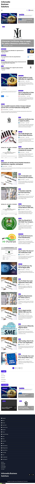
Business (20, 146)
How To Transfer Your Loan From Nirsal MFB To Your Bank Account (26, 357)
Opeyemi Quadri (5, 45)
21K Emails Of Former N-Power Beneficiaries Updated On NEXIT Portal (26, 237)
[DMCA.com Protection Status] (17, 483)
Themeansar (25, 481)
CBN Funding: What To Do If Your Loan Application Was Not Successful (25, 342)
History (3, 438)
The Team (2, 469)
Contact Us (3, 377)
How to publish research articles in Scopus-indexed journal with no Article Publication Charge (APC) (13, 62)
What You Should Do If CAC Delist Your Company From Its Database (25, 221)
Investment (20, 131)
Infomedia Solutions (23, 96)
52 (19, 368)
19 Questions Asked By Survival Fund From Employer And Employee (25, 192)
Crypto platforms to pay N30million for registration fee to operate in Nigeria (9, 20)
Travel (3, 26)
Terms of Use (3, 381)
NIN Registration (5, 447)
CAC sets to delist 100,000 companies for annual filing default (25, 150)
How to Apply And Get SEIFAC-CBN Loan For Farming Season (24, 312)
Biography (4, 418)
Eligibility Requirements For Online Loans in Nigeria (25, 297)
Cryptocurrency (5, 14)
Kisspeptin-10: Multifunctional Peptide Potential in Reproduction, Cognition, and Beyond (15, 163)
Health (2, 160)
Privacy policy (3, 379)
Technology (4, 452)
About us (2, 373)
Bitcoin (3, 420)
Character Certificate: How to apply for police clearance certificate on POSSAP (16, 43)
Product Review (4, 450)
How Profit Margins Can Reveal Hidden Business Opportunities (25, 135)
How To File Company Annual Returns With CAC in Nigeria (25, 207)
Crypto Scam (4, 425)
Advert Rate (3, 375)
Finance (3, 431)
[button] (33, 37)
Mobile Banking (22, 14)
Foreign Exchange (5, 434)
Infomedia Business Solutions (5, 4)
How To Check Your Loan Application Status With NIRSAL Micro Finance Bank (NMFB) (25, 283)
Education (3, 60)
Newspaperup (20, 481)
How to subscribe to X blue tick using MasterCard (25, 20)
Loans (19, 308)
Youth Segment (4, 459)
